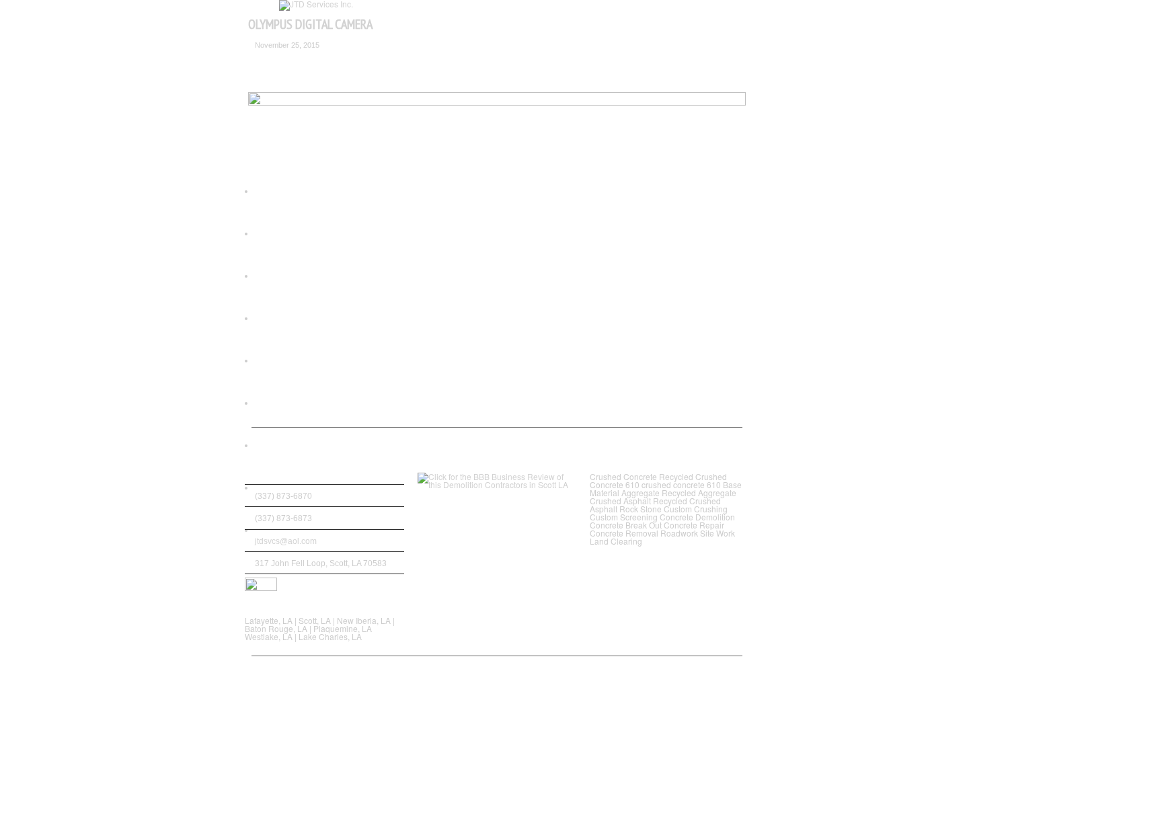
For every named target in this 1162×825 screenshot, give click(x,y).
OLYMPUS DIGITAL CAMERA (310, 24)
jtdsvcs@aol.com (286, 541)
